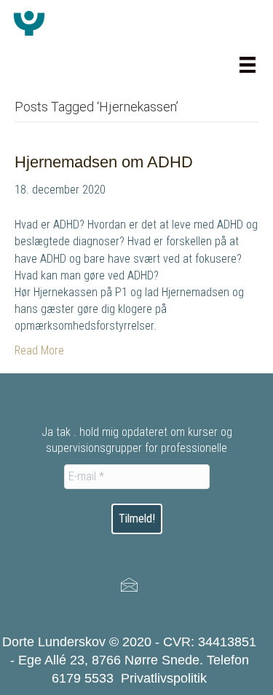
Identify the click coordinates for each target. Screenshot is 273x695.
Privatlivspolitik (164, 678)
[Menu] (247, 65)
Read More (39, 350)
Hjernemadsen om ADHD (104, 162)
